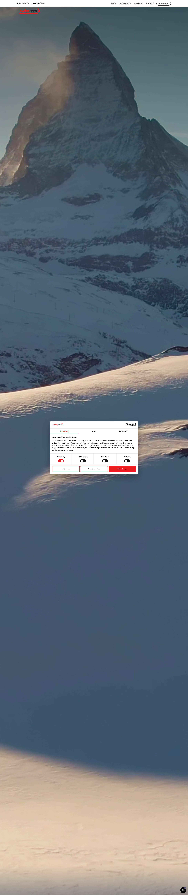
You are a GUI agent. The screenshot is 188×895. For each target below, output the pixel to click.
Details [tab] (94, 431)
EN (175, 2)
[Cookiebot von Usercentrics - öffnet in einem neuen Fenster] (127, 424)
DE (180, 2)
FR (186, 2)
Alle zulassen (122, 469)
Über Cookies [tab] (123, 431)
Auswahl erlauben (94, 469)
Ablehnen (66, 469)
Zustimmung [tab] (64, 431)
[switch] (83, 460)
